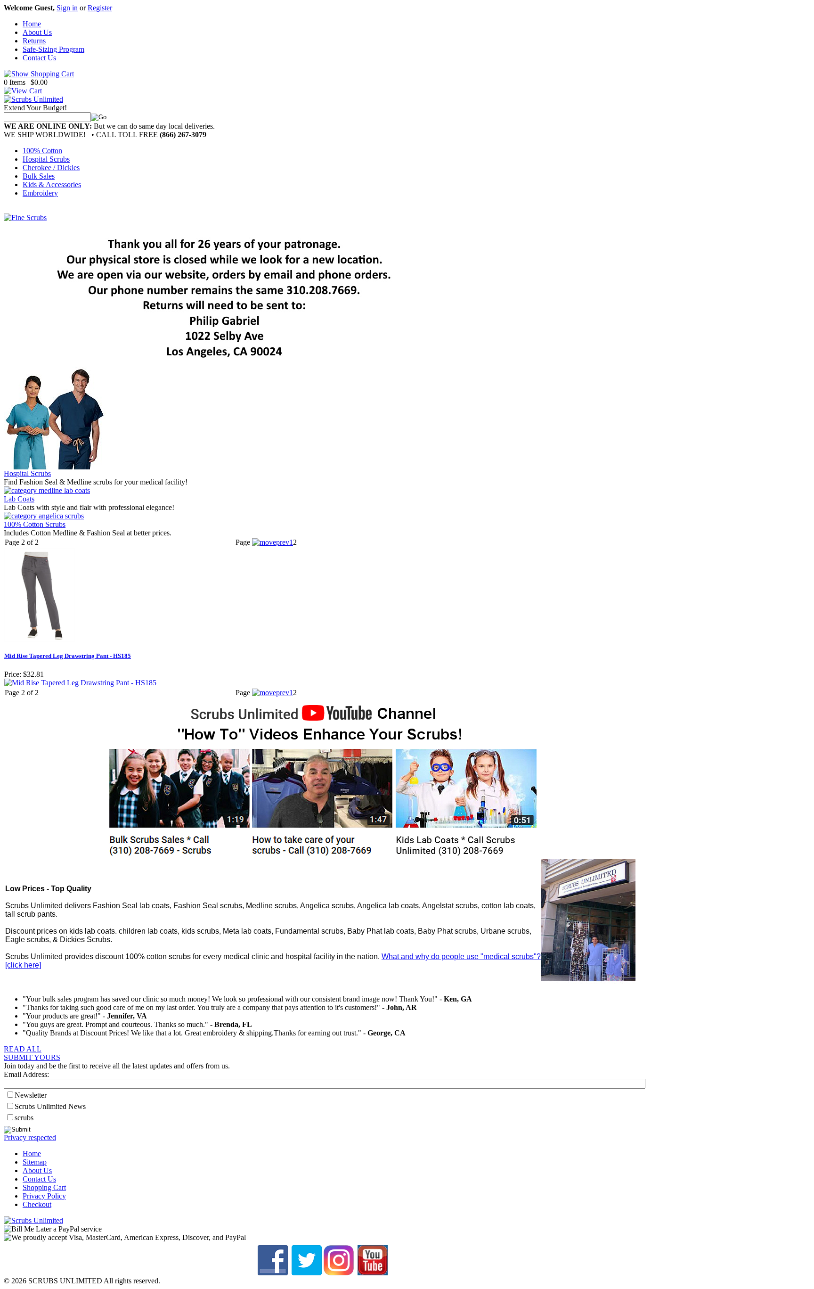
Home (32, 24)
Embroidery (40, 193)
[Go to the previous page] (270, 542)
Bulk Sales (39, 176)
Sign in (67, 8)
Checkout (37, 1204)
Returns (34, 41)
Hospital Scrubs (46, 159)
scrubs (24, 1118)
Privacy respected (30, 1137)
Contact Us (39, 58)
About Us (37, 32)
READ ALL (22, 1049)
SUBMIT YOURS (32, 1057)
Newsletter (31, 1095)
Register (100, 8)
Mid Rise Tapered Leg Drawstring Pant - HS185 (67, 655)
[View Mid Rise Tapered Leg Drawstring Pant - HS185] (80, 683)
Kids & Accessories (52, 185)
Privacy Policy (44, 1196)
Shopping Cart (44, 1187)
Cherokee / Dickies (51, 168)
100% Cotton (42, 151)
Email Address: (26, 1074)
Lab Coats (19, 499)
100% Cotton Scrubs (34, 524)
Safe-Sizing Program (53, 49)
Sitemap (35, 1162)
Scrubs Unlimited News (50, 1106)
